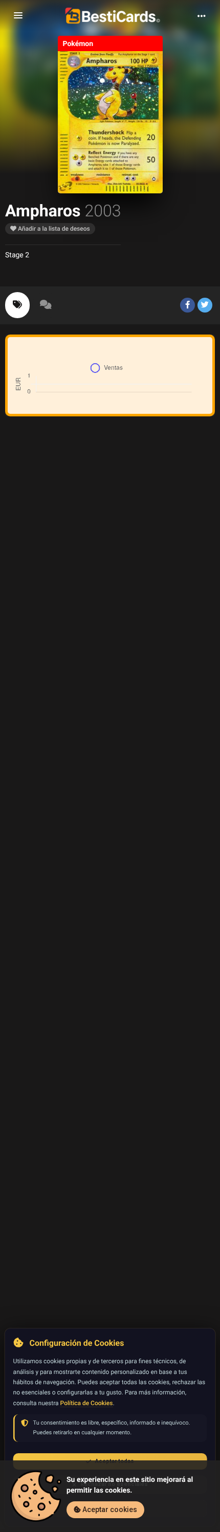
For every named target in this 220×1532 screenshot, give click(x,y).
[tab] (17, 305)
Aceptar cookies (109, 1509)
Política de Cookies (86, 1403)
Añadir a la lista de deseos (53, 228)
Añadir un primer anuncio (114, 560)
